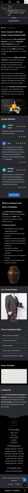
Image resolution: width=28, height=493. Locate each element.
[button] (11, 321)
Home (4, 28)
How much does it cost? (10, 340)
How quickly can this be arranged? (13, 356)
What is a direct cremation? (11, 335)
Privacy (17, 484)
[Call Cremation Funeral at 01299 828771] (1, 2)
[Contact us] (25, 480)
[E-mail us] (18, 2)
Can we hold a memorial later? (12, 350)
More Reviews (14, 195)
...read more (8, 159)
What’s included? (8, 345)
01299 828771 (14, 21)
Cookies (10, 484)
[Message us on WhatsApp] (9, 2)
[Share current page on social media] (25, 485)
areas (9, 471)
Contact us (22, 397)
